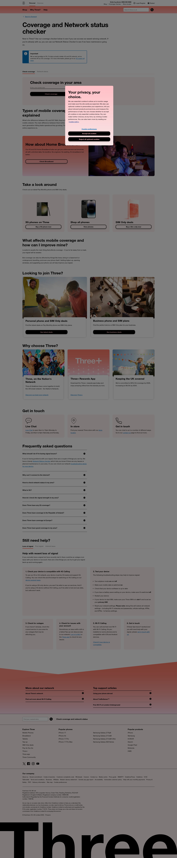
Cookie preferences (89, 129)
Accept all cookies (89, 133)
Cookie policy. (74, 122)
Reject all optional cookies (89, 139)
